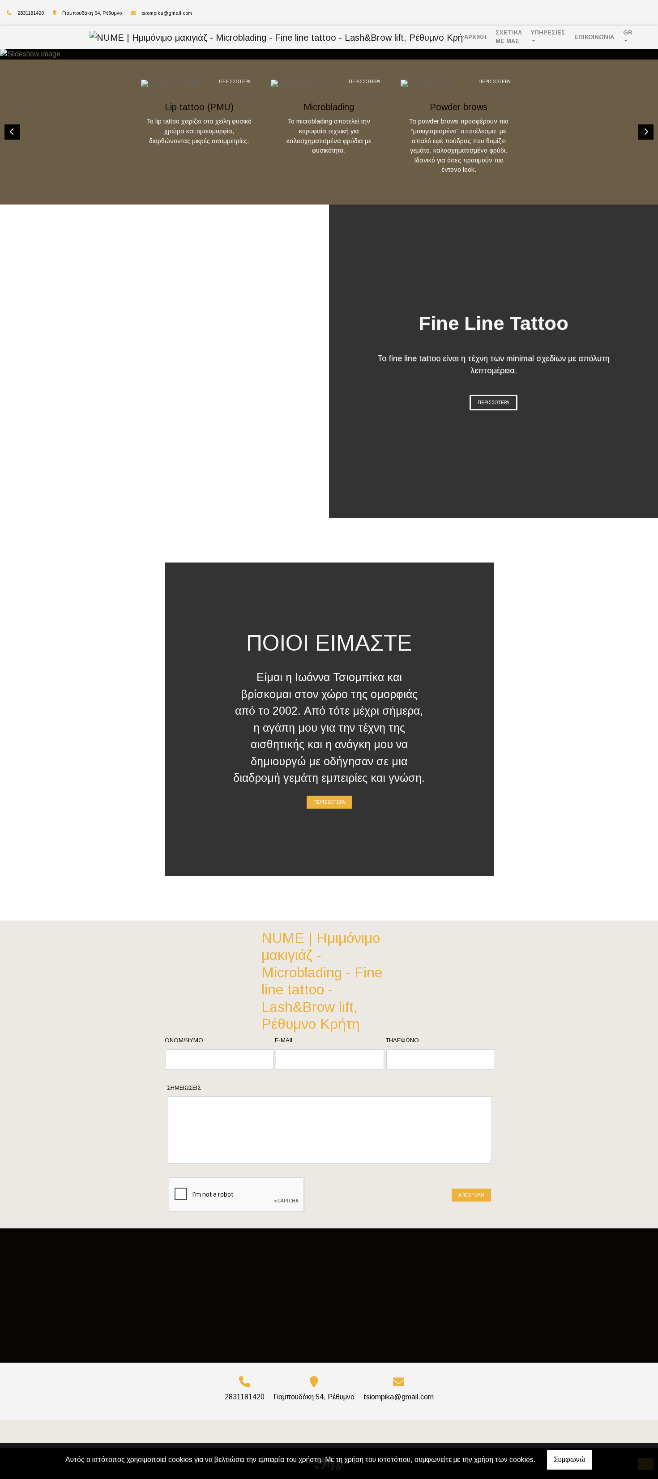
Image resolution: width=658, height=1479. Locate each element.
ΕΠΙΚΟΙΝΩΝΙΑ (594, 37)
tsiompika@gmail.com (166, 13)
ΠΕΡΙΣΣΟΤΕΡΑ (235, 81)
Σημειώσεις (184, 1087)
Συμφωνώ (569, 1459)
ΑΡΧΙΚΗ (475, 37)
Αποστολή (471, 1195)
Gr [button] (627, 32)
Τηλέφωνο (402, 1040)
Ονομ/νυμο (184, 1040)
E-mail (284, 1040)
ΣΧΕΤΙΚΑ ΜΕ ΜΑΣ (509, 36)
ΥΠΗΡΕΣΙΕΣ (548, 32)
